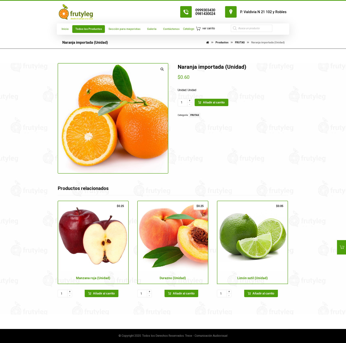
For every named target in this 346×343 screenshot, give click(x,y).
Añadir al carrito (214, 102)
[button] (162, 69)
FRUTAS (194, 115)
